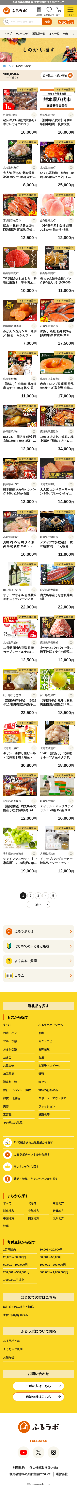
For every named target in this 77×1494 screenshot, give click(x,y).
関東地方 (8, 1210)
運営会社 (62, 1474)
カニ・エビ (45, 1041)
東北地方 (58, 1203)
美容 (6, 1106)
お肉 (41, 1033)
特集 (66, 33)
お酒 (41, 1057)
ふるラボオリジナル (50, 1024)
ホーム (7, 65)
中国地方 (8, 1218)
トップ (8, 33)
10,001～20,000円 (51, 1249)
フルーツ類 (10, 1041)
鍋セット (44, 1081)
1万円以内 (9, 1249)
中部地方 (33, 1210)
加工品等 (8, 1073)
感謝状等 (44, 1114)
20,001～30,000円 (14, 1257)
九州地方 (58, 1218)
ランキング (22, 33)
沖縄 (6, 1225)
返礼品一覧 (38, 33)
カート (59, 15)
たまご (7, 1057)
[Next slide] (73, 34)
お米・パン (10, 1033)
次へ (38, 904)
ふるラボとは (11, 1340)
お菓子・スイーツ (49, 1065)
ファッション (46, 1106)
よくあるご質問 (13, 1349)
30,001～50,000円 (51, 1257)
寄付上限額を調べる (15, 1315)
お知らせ (8, 1357)
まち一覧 (54, 33)
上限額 (39, 15)
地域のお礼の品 (48, 1090)
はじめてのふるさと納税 (18, 1306)
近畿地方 (58, 1210)
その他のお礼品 (13, 1122)
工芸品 (7, 1114)
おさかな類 (10, 1049)
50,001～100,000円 (15, 1264)
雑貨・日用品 (11, 1098)
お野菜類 (44, 1049)
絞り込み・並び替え (55, 75)
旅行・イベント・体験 (17, 1090)
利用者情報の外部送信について (30, 1474)
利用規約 (19, 1467)
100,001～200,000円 (53, 1264)
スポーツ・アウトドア (52, 1098)
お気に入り (49, 15)
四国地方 (33, 1218)
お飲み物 (8, 1065)
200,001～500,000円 (16, 1272)
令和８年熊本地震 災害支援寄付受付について (38, 2)
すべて (7, 1024)
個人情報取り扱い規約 (44, 1467)
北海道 (32, 1203)
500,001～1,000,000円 (54, 1272)
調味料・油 (10, 1081)
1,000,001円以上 (13, 1279)
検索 (47, 21)
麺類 (41, 1073)
